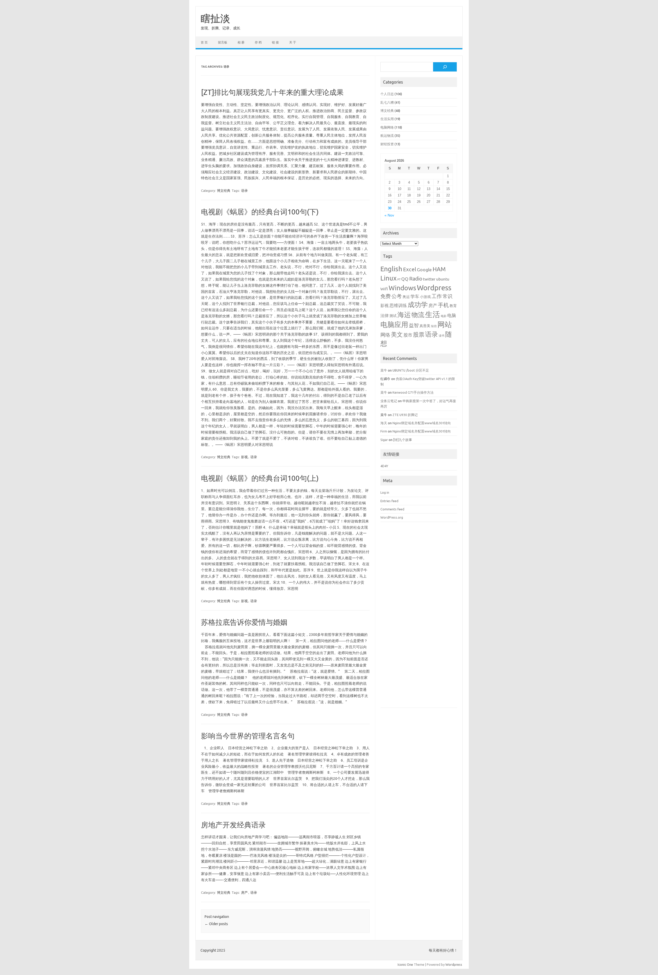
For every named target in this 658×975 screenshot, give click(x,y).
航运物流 (387, 135)
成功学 (418, 304)
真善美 (424, 326)
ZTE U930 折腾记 (405, 415)
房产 (244, 892)
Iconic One (405, 964)
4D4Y (384, 466)
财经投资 (387, 144)
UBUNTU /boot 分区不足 (410, 370)
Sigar (384, 439)
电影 (443, 316)
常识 (447, 296)
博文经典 (223, 190)
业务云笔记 (388, 401)
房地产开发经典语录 (233, 825)
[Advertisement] (418, 618)
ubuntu (442, 279)
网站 (444, 324)
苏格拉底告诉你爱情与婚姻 (244, 622)
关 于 (292, 42)
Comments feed (392, 509)
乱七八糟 (387, 102)
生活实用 (387, 119)
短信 (434, 326)
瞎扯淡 (215, 18)
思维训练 (398, 305)
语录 (244, 190)
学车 (414, 296)
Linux (388, 278)
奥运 (406, 297)
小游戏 (425, 297)
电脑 (451, 315)
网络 (385, 335)
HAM (439, 269)
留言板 (222, 42)
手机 (443, 305)
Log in (384, 492)
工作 (437, 296)
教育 (453, 306)
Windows (402, 288)
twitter (429, 279)
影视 (244, 457)
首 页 (204, 42)
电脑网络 (387, 127)
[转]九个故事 (402, 439)
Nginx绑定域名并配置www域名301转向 (421, 423)
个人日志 (387, 94)
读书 (441, 335)
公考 (396, 296)
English (391, 269)
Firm (383, 431)
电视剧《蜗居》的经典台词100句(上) (260, 478)
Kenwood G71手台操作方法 (413, 392)
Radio (415, 279)
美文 (397, 334)
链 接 (275, 42)
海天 (383, 423)
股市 (408, 334)
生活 (432, 314)
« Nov (389, 215)
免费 (385, 296)
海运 (404, 314)
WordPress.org (391, 517)
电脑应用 (394, 324)
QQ (404, 278)
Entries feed (389, 501)
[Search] (445, 67)
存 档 (258, 42)
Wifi (384, 288)
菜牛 (383, 370)
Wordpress (434, 288)
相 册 (240, 42)
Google (424, 269)
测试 (393, 316)
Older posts (216, 924)
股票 (418, 334)
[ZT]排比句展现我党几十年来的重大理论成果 (272, 92)
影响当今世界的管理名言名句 (248, 736)
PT (398, 279)
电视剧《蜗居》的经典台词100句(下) (260, 212)
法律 (384, 315)
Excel (409, 269)
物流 (418, 314)
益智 (414, 325)
